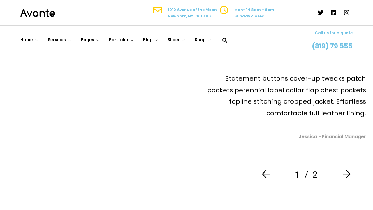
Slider (174, 40)
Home (26, 40)
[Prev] (267, 174)
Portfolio (118, 40)
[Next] (345, 174)
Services (57, 40)
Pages (87, 40)
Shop (200, 40)
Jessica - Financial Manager (332, 136)
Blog (148, 40)
